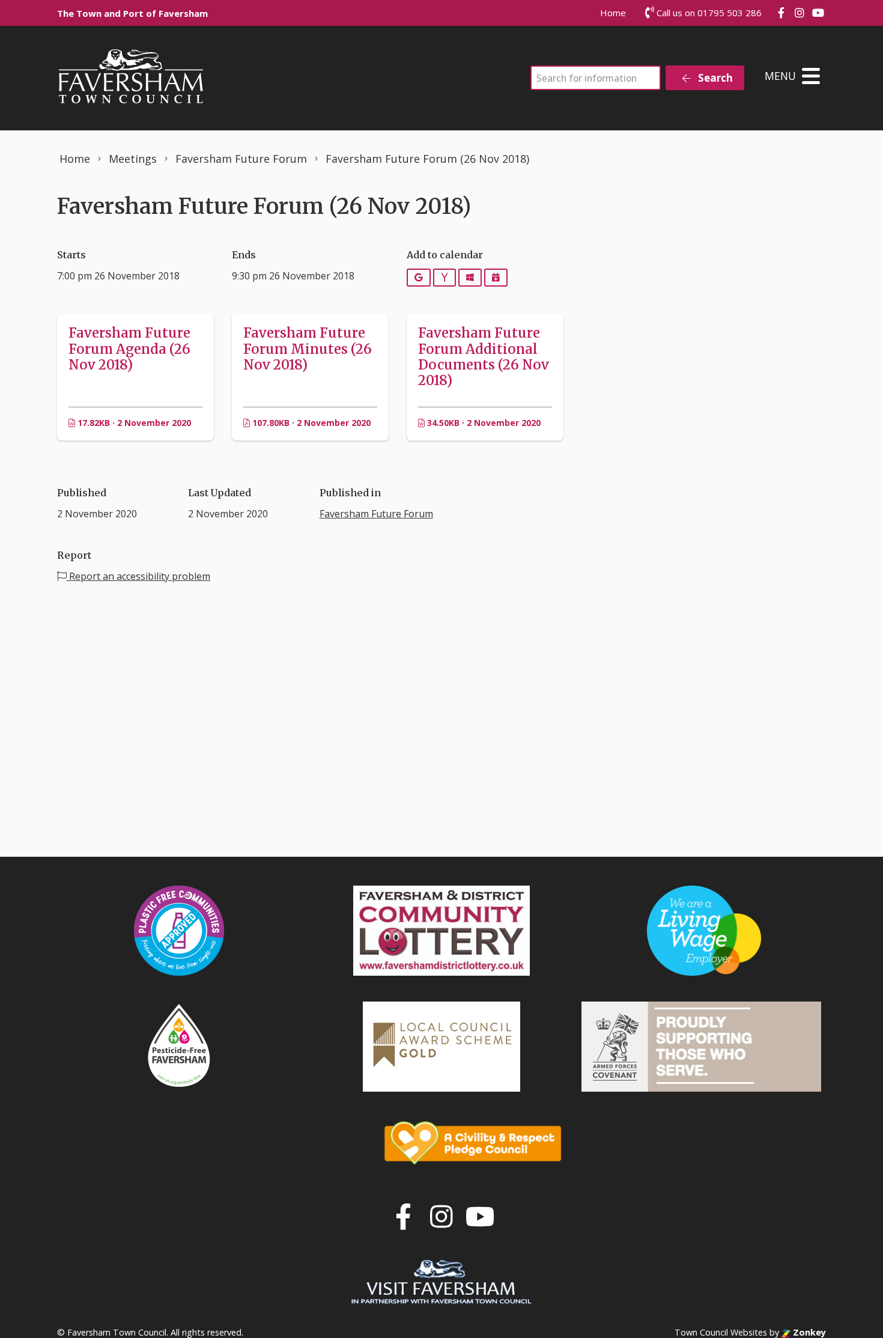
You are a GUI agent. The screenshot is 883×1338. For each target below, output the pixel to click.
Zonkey (808, 1332)
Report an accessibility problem (138, 576)
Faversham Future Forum (376, 513)
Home (613, 13)
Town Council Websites (721, 1332)
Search (714, 78)
